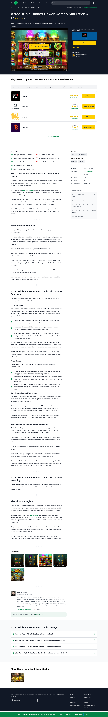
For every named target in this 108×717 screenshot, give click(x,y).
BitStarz (85, 38)
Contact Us (72, 697)
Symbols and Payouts (78, 201)
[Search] (53, 3)
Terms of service (88, 694)
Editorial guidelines (89, 708)
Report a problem (74, 700)
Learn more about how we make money (89, 7)
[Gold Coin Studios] (73, 55)
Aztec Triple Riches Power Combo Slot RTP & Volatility (84, 211)
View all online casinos (53, 136)
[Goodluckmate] (15, 3)
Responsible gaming (89, 705)
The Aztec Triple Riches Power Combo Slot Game (84, 195)
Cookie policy (87, 700)
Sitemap (86, 702)
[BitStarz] (84, 35)
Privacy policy (87, 697)
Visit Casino (89, 96)
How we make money (75, 705)
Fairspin (24, 117)
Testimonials (73, 702)
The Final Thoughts (77, 216)
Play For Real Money (41, 46)
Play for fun (39, 53)
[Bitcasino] (15, 127)
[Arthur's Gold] (17, 677)
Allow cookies (78, 714)
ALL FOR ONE (33, 515)
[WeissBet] (15, 106)
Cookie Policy (68, 714)
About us (72, 694)
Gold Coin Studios (81, 54)
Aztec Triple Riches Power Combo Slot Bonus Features (83, 205)
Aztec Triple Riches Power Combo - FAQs (34, 627)
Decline (87, 714)
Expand (13, 26)
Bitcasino (25, 127)
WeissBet (25, 106)
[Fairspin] (15, 116)
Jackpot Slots (82, 154)
